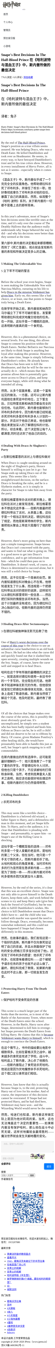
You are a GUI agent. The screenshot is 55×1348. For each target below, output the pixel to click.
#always (11, 1332)
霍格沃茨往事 (14, 1301)
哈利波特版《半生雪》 (19, 1275)
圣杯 (9, 1305)
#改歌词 (11, 1329)
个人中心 (8, 22)
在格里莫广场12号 (16, 1264)
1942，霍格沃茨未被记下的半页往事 (26, 1261)
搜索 (32, 1175)
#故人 (10, 1312)
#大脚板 (11, 1308)
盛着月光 (11, 1257)
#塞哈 (10, 1322)
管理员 (6, 30)
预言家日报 (9, 38)
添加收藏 (28, 77)
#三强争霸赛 (13, 1319)
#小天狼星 (12, 1315)
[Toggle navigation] (24, 9)
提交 (49, 1166)
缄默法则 (11, 1289)
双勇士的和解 (14, 1268)
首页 (5, 14)
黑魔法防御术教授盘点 (19, 1254)
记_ (9, 1286)
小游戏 (6, 46)
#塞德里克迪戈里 (16, 1326)
